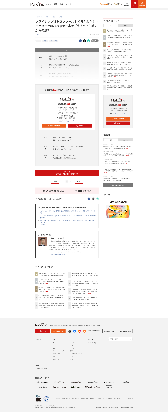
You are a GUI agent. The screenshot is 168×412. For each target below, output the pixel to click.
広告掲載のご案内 (109, 331)
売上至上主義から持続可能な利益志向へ (65, 158)
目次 (67, 50)
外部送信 (130, 398)
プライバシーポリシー (120, 398)
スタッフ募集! (75, 398)
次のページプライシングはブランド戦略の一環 (67, 173)
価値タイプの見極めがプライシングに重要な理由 (68, 146)
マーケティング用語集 (41, 368)
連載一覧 (55, 356)
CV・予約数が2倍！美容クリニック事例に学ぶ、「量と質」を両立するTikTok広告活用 (51, 297)
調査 (71, 351)
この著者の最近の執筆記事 (57, 255)
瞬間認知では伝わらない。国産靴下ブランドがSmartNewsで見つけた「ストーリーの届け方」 (85, 275)
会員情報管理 (84, 398)
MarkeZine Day (92, 342)
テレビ (72, 356)
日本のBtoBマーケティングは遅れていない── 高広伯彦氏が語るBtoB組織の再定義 (51, 274)
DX (53, 342)
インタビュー (73, 342)
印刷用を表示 (42, 199)
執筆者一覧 (56, 359)
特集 (61, 4)
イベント (68, 4)
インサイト (56, 348)
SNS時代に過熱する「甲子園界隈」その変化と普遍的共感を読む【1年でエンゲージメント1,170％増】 (85, 305)
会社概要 (98, 398)
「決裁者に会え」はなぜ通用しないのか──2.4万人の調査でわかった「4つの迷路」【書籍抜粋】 (118, 154)
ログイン (81, 125)
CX (54, 345)
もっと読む (41, 225)
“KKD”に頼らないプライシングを (63, 149)
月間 (125, 26)
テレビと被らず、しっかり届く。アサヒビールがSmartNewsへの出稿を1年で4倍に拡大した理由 (85, 283)
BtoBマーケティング (58, 351)
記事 (55, 4)
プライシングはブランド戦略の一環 (64, 155)
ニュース (49, 4)
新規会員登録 (55, 125)
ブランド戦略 (53, 41)
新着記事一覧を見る (118, 185)
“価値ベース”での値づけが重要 (58, 56)
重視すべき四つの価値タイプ (57, 59)
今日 (111, 26)
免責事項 (92, 398)
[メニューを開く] (26, 4)
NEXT (78, 182)
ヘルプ (58, 398)
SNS (71, 359)
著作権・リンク (66, 398)
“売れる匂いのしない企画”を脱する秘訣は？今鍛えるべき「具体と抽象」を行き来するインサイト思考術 (51, 305)
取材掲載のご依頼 (125, 331)
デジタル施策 (56, 353)
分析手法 (45, 41)
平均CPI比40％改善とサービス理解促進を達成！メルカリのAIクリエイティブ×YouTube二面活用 (51, 289)
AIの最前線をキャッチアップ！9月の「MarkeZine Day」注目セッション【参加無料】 (116, 179)
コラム (38, 41)
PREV (55, 182)
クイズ (72, 348)
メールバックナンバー (68, 121)
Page (41, 57)
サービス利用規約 (107, 398)
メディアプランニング (76, 353)
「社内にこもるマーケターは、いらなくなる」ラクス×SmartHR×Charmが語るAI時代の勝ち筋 (51, 281)
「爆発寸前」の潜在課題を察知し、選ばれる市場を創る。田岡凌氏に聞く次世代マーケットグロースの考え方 (84, 291)
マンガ (72, 345)
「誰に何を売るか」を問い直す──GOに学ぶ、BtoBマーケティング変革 (84, 298)
